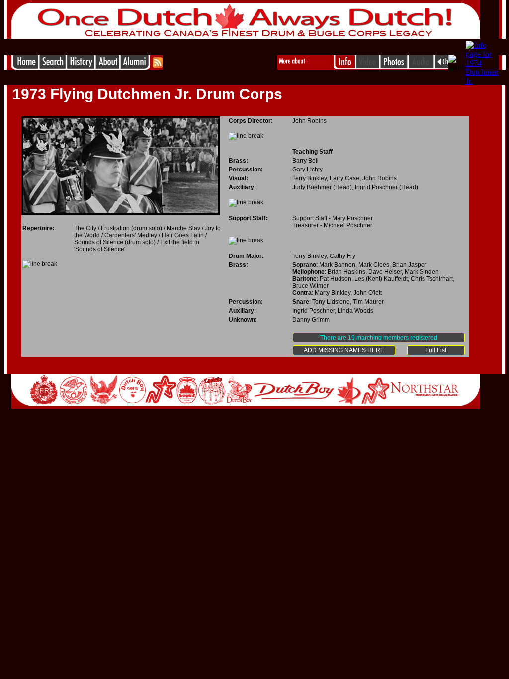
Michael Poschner (348, 225)
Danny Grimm (311, 319)
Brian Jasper (409, 264)
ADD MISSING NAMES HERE (344, 350)
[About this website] (107, 67)
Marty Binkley (332, 292)
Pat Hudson (335, 278)
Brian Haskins (346, 271)
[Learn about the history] (80, 67)
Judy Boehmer (312, 187)
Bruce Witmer (310, 285)
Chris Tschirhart (432, 278)
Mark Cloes (373, 264)
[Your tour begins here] (52, 67)
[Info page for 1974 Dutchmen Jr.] (482, 81)
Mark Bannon (337, 264)
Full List (435, 350)
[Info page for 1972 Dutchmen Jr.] (441, 67)
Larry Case (344, 178)
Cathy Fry (342, 256)
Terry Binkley (309, 178)
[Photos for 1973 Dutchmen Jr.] (394, 67)
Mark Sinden (422, 271)
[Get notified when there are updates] (157, 67)
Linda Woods (355, 310)
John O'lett (367, 292)
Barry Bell (305, 160)
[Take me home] (25, 67)
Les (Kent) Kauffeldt (381, 278)
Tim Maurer (368, 301)
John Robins (309, 120)
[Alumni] (136, 67)
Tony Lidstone (331, 301)
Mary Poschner (352, 218)
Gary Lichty (307, 169)
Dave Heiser (385, 271)
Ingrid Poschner (376, 187)
